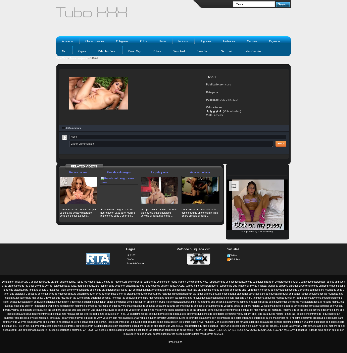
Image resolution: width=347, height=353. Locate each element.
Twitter (233, 255)
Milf (64, 51)
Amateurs (67, 41)
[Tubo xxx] (126, 14)
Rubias (157, 51)
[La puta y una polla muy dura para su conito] (160, 190)
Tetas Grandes (252, 51)
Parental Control (135, 263)
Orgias (82, 51)
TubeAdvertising (265, 231)
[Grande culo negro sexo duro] (119, 180)
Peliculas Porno (107, 51)
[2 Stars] (210, 111)
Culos (143, 41)
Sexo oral (226, 51)
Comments (73, 128)
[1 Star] (207, 111)
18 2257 (131, 255)
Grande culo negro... (120, 172)
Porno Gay (134, 51)
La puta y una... (160, 172)
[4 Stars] (217, 111)
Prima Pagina (174, 341)
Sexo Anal (179, 51)
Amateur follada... (201, 172)
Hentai (162, 41)
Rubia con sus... (79, 172)
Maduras (252, 41)
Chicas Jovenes (94, 41)
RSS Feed (235, 259)
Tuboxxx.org (21, 281)
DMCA (130, 259)
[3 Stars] (214, 111)
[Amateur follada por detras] (200, 190)
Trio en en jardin (79, 58)
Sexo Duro (203, 51)
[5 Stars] (220, 111)
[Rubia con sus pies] (79, 190)
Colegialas (122, 41)
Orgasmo (274, 41)
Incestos (183, 41)
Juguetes (205, 41)
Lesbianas (229, 41)
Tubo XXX (61, 58)
